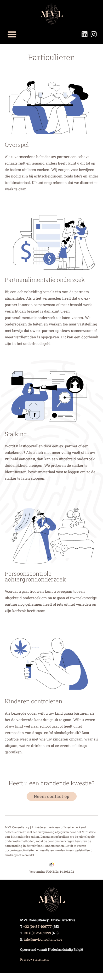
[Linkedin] (84, 34)
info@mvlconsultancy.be (43, 939)
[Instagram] (93, 34)
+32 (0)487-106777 (37, 926)
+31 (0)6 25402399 (37, 933)
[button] (12, 34)
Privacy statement (34, 959)
